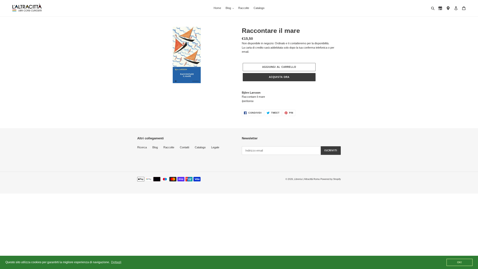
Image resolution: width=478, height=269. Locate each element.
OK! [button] (459, 262)
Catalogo (200, 147)
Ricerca (142, 147)
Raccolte (168, 147)
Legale (215, 147)
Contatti (184, 147)
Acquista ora (279, 77)
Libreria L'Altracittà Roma (307, 179)
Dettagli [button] (116, 262)
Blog (155, 147)
